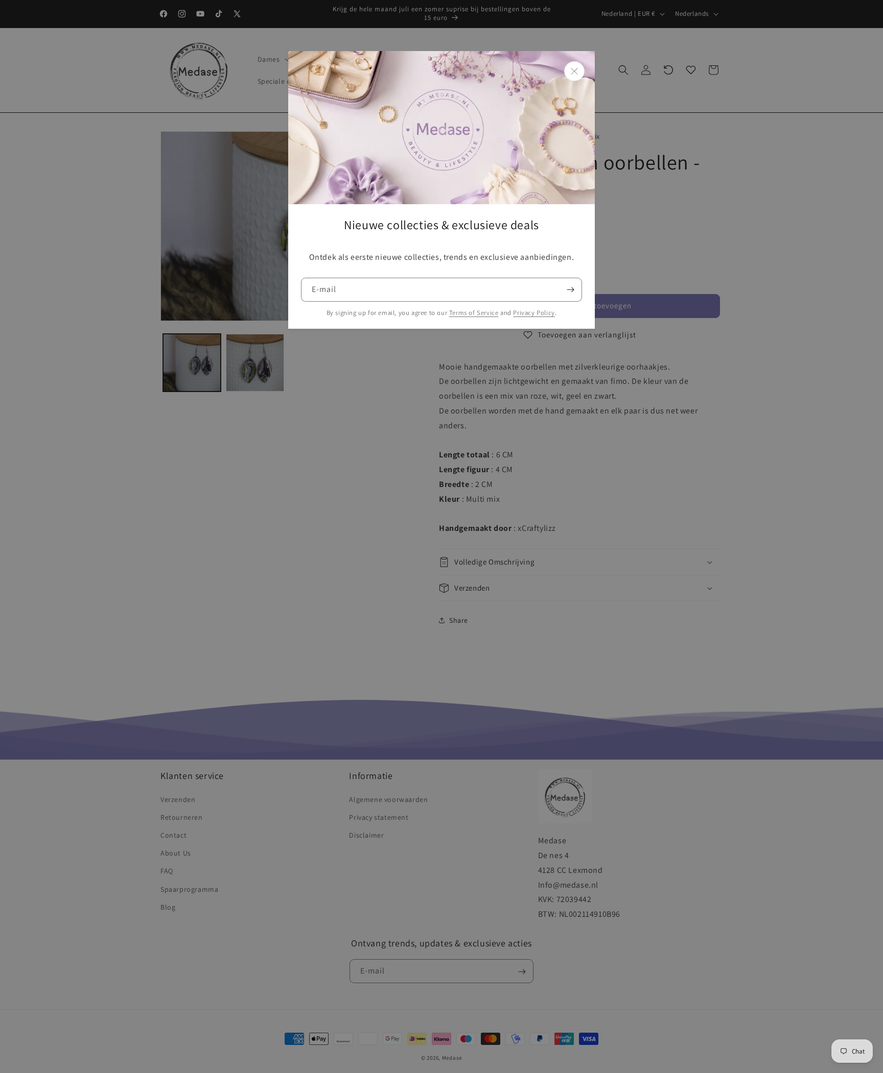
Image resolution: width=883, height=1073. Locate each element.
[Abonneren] (570, 290)
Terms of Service (474, 312)
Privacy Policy (533, 312)
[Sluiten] (574, 71)
